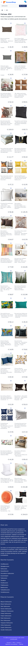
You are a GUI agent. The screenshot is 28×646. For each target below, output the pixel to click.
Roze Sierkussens (5, 620)
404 (7, 10)
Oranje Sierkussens (6, 613)
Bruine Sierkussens (6, 604)
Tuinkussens (4, 578)
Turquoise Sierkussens (7, 623)
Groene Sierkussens (6, 609)
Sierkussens (4, 569)
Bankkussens (4, 587)
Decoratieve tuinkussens (7, 573)
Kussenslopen (4, 576)
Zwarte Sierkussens (6, 627)
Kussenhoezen (4, 571)
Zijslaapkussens (5, 566)
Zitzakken (3, 580)
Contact (18, 642)
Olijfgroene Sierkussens (7, 611)
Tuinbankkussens (5, 590)
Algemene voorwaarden (11, 644)
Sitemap (21, 644)
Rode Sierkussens (5, 618)
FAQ (14, 642)
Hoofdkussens (4, 564)
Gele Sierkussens (5, 606)
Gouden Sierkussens (6, 630)
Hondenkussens (5, 592)
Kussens (9, 642)
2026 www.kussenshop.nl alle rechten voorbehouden (14, 638)
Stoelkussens (4, 583)
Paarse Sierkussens (6, 616)
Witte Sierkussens (6, 625)
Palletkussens (4, 585)
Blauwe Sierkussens (6, 602)
